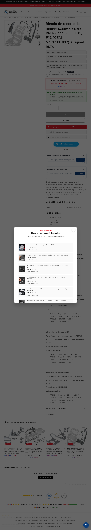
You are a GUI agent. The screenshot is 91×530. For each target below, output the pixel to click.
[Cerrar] (73, 230)
